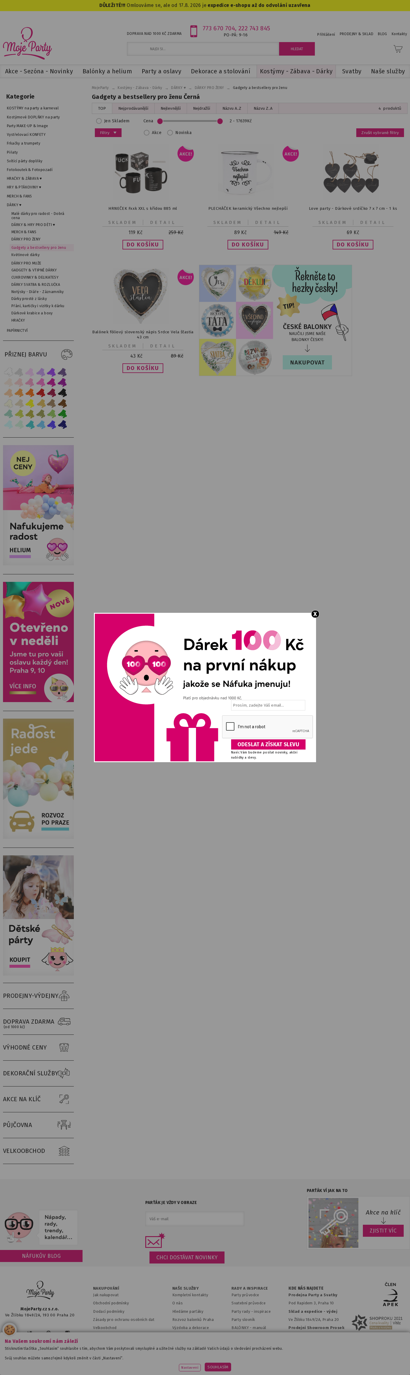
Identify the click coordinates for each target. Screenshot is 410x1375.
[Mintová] (19, 424)
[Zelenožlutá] (19, 414)
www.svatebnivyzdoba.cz (136, 1361)
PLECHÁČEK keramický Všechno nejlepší (248, 208)
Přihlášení (326, 34)
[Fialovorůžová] (62, 372)
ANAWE (261, 1371)
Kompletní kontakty (190, 1295)
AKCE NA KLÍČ (22, 1099)
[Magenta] (51, 382)
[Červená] (41, 393)
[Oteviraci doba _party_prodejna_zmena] (40, 700)
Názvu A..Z (231, 108)
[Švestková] (51, 372)
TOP (102, 108)
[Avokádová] (41, 414)
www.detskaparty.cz (195, 1361)
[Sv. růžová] (19, 382)
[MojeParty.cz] (40, 1291)
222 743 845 (254, 28)
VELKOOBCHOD (24, 1150)
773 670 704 (219, 28)
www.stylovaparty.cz (377, 1361)
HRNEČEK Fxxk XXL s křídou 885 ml (142, 208)
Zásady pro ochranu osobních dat (124, 1319)
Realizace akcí (185, 1336)
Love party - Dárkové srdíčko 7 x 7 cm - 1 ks (353, 208)
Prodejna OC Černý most (313, 1344)
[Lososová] (8, 382)
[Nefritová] (8, 414)
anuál (261, 1327)
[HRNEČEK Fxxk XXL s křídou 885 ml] (143, 198)
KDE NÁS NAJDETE (306, 1288)
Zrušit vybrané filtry (380, 132)
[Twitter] (29, 1333)
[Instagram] (67, 1333)
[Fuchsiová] (41, 382)
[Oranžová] (30, 393)
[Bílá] (8, 372)
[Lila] (30, 372)
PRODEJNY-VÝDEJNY (31, 995)
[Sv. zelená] (51, 414)
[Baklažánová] (62, 382)
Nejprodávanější (133, 108)
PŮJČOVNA (17, 1125)
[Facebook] (11, 1333)
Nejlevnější (171, 108)
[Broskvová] (8, 393)
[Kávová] (51, 403)
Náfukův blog (41, 1256)
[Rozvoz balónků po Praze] (40, 837)
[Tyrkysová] (30, 424)
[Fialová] (41, 372)
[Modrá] (51, 424)
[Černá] (62, 393)
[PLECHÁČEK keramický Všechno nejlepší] (248, 198)
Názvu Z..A (263, 108)
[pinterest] (48, 1333)
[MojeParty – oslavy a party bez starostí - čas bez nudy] (27, 43)
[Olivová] (30, 414)
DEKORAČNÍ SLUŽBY (31, 1073)
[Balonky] (40, 564)
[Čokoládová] (62, 403)
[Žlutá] (30, 403)
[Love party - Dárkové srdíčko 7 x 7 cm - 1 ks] (353, 198)
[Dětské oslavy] (40, 974)
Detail (163, 222)
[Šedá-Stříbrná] (19, 372)
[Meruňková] (19, 393)
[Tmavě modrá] (62, 424)
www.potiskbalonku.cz (321, 1361)
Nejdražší (201, 108)
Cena (148, 121)
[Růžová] (30, 382)
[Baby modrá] (8, 424)
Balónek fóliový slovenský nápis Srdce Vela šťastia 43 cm (142, 334)
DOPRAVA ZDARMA (29, 1023)
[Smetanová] (8, 403)
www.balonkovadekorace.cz (257, 1361)
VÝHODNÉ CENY (25, 1047)
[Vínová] (51, 393)
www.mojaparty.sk (79, 1361)
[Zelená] (62, 414)
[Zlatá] (41, 403)
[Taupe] (19, 403)
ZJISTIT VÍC (383, 1230)
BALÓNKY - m (243, 1327)
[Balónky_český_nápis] (275, 320)
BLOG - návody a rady (251, 1336)
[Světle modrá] (41, 424)
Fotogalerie (242, 1344)
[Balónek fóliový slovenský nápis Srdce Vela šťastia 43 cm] (143, 322)
